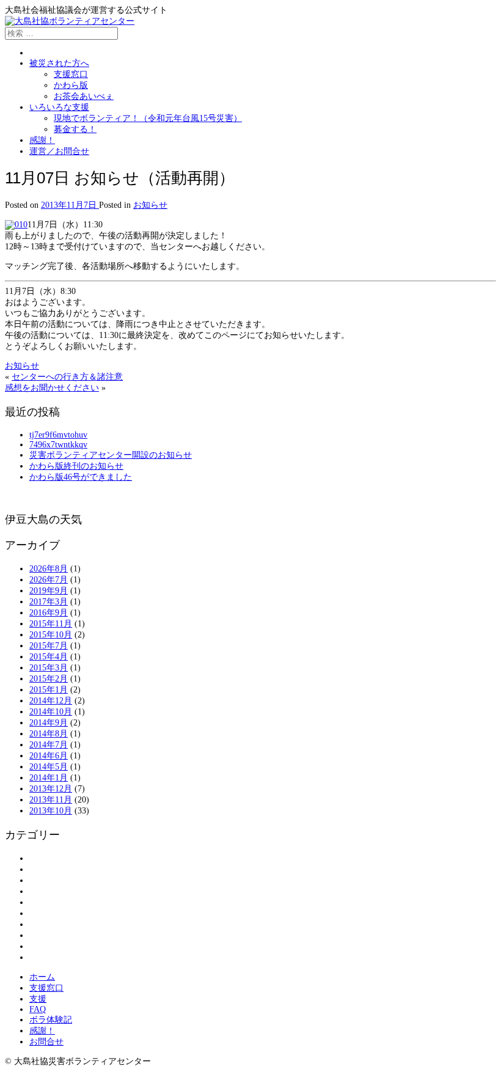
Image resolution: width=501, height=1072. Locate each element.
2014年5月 (48, 766)
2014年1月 (48, 777)
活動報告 (46, 924)
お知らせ (150, 205)
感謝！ (42, 140)
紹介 (37, 946)
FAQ (37, 1009)
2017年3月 (48, 601)
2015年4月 (48, 656)
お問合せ (46, 1041)
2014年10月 (50, 711)
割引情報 (46, 902)
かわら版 (71, 85)
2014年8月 (48, 733)
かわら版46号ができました (80, 477)
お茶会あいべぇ (84, 96)
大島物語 (46, 913)
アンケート (50, 858)
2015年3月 (48, 667)
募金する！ (75, 129)
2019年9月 (48, 590)
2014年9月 (48, 722)
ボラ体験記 (50, 1019)
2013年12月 (50, 788)
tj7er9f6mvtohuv (58, 434)
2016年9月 (48, 612)
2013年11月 (50, 799)
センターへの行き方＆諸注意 (67, 376)
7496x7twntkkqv (58, 444)
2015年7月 (48, 645)
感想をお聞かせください (52, 387)
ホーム (42, 977)
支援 (37, 999)
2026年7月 (48, 579)
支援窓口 (71, 74)
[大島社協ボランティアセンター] (69, 21)
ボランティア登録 (63, 891)
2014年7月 (48, 744)
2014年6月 (48, 755)
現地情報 (46, 935)
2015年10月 (50, 634)
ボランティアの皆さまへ (76, 880)
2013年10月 (50, 810)
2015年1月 (48, 689)
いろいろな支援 (59, 107)
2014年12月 (50, 700)
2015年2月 (48, 678)
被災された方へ (59, 63)
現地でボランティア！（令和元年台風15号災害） (148, 118)
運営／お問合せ (59, 151)
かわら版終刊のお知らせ (76, 466)
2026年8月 (48, 568)
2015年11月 (50, 623)
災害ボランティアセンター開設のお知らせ (110, 455)
